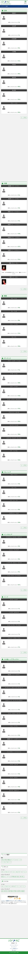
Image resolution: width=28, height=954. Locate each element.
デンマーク (13, 859)
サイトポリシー (14, 946)
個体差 (22, 891)
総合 (2, 876)
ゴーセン (9, 886)
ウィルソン (13, 871)
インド (9, 862)
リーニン (24, 871)
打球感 (12, 876)
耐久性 (5, 891)
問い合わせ (14, 950)
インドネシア (4, 862)
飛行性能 (10, 891)
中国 (5, 859)
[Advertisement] (14, 137)
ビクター (19, 871)
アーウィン (17, 886)
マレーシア (19, 859)
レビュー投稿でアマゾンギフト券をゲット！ (13, 900)
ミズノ (8, 871)
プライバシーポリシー (14, 945)
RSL (13, 886)
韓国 (8, 859)
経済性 (18, 891)
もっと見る (23, 117)
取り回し (22, 876)
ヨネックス (3, 871)
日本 (2, 859)
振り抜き (17, 876)
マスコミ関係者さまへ (14, 948)
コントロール (7, 876)
